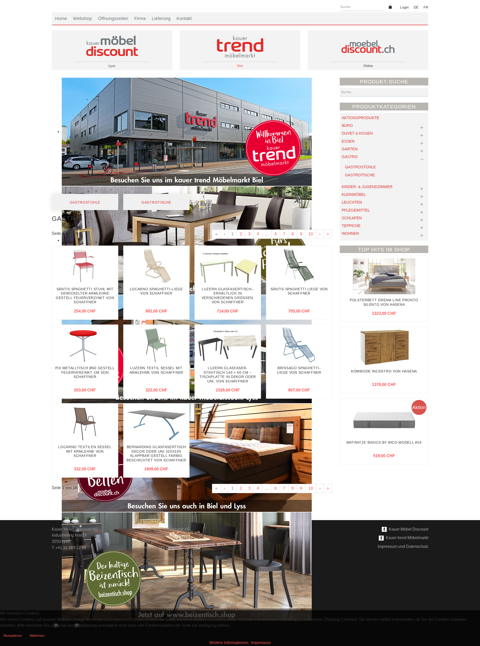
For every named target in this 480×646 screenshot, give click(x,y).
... (266, 234)
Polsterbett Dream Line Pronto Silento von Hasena (384, 302)
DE (416, 7)
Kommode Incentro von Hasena (384, 371)
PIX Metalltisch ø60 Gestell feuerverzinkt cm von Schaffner (85, 372)
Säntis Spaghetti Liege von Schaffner (299, 291)
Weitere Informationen (228, 643)
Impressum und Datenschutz (403, 546)
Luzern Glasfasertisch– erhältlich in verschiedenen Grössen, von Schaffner (228, 295)
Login (404, 7)
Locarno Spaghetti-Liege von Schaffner (156, 291)
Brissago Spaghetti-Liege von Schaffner (299, 370)
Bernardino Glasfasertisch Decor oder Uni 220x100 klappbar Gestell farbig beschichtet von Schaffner (156, 453)
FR (426, 7)
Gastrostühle (85, 202)
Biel (240, 66)
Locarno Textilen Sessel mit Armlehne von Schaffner (85, 451)
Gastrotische (156, 202)
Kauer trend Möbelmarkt (406, 538)
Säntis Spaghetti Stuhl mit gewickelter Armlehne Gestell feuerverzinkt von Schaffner (85, 295)
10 (310, 234)
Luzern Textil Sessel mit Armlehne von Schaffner (156, 370)
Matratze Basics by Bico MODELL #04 (384, 442)
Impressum (261, 643)
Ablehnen (37, 636)
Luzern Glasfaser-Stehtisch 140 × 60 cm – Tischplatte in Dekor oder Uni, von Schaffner (228, 374)
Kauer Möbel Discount (407, 529)
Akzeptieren (12, 636)
